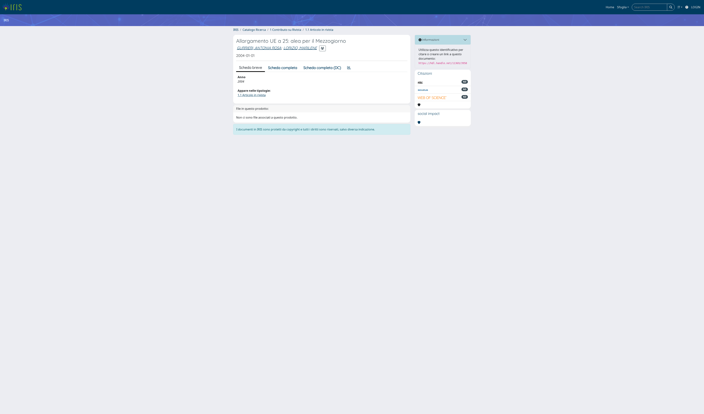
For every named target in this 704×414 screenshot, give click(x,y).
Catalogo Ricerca (254, 30)
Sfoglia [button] (622, 7)
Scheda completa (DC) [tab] (322, 67)
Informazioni (430, 39)
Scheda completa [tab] (282, 67)
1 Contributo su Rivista (285, 30)
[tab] (349, 68)
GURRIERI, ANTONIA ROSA (259, 48)
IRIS (236, 30)
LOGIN (695, 7)
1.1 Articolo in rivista (319, 30)
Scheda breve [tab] (250, 67)
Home (610, 7)
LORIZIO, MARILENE (300, 48)
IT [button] (679, 7)
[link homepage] (13, 7)
